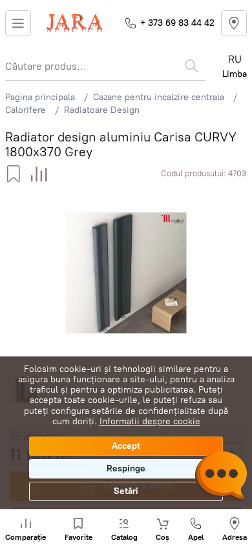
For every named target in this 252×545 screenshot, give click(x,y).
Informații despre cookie (150, 421)
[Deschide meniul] (18, 23)
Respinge (126, 468)
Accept (126, 445)
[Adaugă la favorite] (13, 174)
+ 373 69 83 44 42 (177, 22)
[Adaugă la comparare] (39, 174)
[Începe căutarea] (191, 66)
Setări (126, 491)
